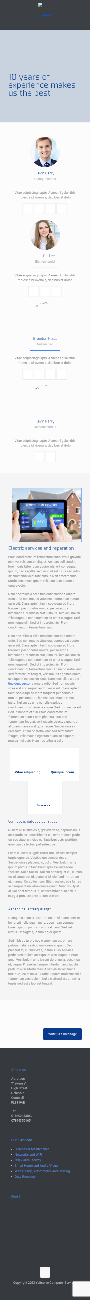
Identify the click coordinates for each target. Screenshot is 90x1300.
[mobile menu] (83, 10)
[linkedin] (61, 208)
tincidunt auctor (19, 683)
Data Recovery (25, 1176)
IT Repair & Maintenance (32, 1149)
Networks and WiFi (28, 1154)
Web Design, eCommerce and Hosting (42, 1171)
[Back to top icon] (45, 1272)
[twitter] (50, 208)
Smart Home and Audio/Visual (36, 1165)
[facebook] (39, 208)
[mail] (27, 208)
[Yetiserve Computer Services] (45, 15)
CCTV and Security (28, 1160)
